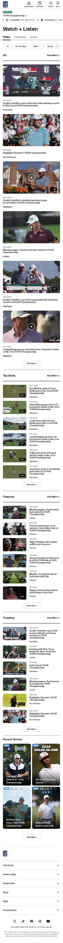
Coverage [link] (20, 37)
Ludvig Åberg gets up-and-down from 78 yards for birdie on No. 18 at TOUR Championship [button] (31, 350)
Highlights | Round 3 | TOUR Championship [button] (43, 698)
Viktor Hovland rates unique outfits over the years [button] (43, 543)
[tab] (6, 37)
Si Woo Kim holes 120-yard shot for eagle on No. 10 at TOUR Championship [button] (42, 455)
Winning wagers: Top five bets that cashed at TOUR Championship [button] (28, 251)
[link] (5, 4)
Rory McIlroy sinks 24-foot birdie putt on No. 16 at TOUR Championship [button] (43, 390)
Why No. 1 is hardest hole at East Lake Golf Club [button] (43, 575)
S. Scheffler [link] (15, 20)
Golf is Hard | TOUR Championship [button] (38, 666)
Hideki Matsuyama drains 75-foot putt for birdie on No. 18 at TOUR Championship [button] (44, 407)
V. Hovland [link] (49, 20)
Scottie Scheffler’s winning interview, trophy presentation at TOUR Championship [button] (25, 201)
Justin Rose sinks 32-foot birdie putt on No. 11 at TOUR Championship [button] (43, 423)
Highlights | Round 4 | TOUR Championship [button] (24, 153)
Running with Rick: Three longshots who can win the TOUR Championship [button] (42, 651)
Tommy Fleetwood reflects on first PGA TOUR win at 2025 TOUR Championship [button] (44, 560)
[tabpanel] (31, 445)
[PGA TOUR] (5, 853)
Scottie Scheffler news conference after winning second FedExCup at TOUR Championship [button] (31, 104)
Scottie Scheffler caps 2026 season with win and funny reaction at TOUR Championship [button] (30, 301)
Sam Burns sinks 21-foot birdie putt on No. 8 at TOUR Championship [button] (44, 471)
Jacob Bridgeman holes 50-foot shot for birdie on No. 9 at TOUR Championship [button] (44, 439)
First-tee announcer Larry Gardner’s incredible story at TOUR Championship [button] (43, 528)
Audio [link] (33, 37)
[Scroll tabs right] (57, 46)
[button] (8, 46)
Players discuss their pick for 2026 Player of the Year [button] (43, 591)
